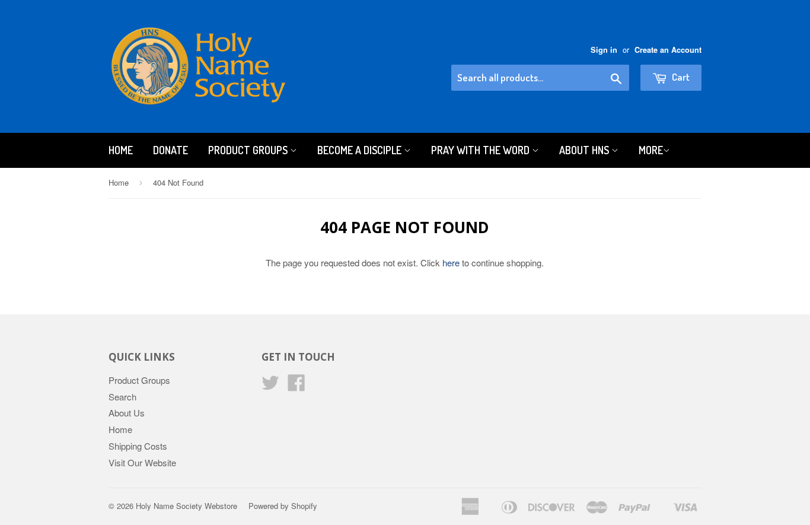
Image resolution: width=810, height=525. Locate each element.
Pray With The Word (481, 150)
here (451, 262)
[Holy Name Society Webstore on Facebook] (296, 386)
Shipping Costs (138, 446)
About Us (127, 412)
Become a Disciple (360, 150)
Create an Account (667, 49)
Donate (170, 150)
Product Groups (249, 150)
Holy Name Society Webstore (186, 505)
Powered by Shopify (282, 505)
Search (122, 396)
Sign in (604, 49)
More (651, 150)
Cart (680, 77)
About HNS (585, 150)
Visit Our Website (142, 462)
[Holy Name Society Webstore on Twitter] (270, 386)
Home (121, 150)
